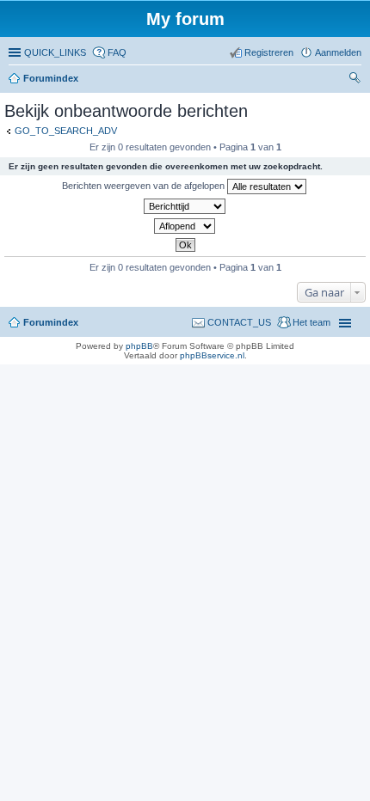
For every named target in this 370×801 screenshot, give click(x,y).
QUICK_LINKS (55, 52)
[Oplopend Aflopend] (185, 226)
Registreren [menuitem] (268, 52)
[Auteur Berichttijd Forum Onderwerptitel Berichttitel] (185, 206)
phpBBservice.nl (212, 355)
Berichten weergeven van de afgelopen (144, 185)
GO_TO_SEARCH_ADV (66, 130)
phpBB (139, 346)
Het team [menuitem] (311, 322)
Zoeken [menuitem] (356, 80)
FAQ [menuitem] (117, 52)
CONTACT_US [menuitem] (239, 322)
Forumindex (50, 78)
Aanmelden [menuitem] (338, 52)
